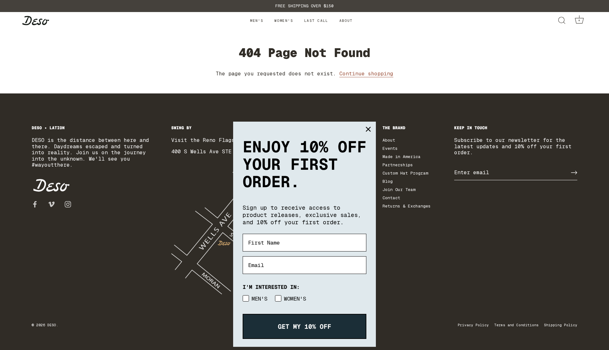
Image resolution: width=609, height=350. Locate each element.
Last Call (316, 20)
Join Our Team (399, 189)
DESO (51, 325)
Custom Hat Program (405, 173)
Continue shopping (366, 73)
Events (390, 148)
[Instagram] (68, 204)
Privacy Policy (473, 325)
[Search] (561, 20)
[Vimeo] (51, 204)
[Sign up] (574, 172)
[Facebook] (35, 204)
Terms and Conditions (516, 325)
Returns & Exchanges (407, 206)
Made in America (402, 156)
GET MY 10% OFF (304, 326)
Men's (256, 20)
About (346, 20)
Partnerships (398, 165)
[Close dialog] (368, 129)
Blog (388, 181)
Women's (283, 20)
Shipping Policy (560, 325)
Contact (391, 197)
